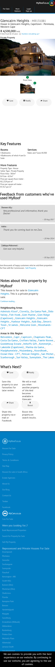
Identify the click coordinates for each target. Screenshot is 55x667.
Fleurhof (5, 572)
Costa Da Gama (9, 340)
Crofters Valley (28, 340)
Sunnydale (35, 357)
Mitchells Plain (8, 638)
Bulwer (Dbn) (7, 585)
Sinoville (5, 560)
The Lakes (48, 357)
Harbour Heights (20, 321)
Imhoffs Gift (30, 343)
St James (13, 325)
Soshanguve (7, 564)
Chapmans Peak (42, 337)
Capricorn (26, 337)
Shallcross (6, 593)
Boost (30, 405)
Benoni (5, 605)
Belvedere (6, 337)
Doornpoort (7, 552)
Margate (5, 614)
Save (11, 101)
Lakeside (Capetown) (12, 347)
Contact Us (6, 495)
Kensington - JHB (9, 576)
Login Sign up (29, 10)
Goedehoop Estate (10, 343)
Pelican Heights (30, 354)
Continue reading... (8, 301)
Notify (28, 101)
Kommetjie (45, 343)
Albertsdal (6, 642)
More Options (17, 10)
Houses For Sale (9, 448)
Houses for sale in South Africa (14, 472)
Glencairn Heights (19, 24)
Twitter (5, 501)
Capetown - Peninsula (42, 24)
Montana (6, 556)
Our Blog (6, 489)
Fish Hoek (14, 314)
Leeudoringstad (8, 651)
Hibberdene (7, 626)
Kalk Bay (36, 321)
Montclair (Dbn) (8, 589)
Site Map (5, 466)
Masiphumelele (9, 350)
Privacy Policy (7, 454)
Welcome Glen (28, 325)
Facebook (6, 507)
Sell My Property (9, 542)
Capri (17, 337)
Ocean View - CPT (10, 354)
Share (45, 101)
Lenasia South (8, 647)
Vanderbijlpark (8, 609)
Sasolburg (6, 618)
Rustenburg (6, 630)
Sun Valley (22, 357)
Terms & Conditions (10, 460)
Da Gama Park (38, 311)
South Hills (6, 581)
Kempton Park (8, 601)
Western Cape (7, 26)
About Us (6, 484)
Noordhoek (40, 350)
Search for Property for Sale (13, 536)
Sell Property (30, 268)
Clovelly (24, 311)
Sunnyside (6, 568)
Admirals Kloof (9, 311)
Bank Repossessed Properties (14, 530)
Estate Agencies (8, 478)
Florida (5, 597)
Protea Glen (7, 634)
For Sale (6, 9)
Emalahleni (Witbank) (11, 622)
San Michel (47, 354)
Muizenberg (26, 350)
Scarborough (7, 357)
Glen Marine (28, 314)
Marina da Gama (35, 347)
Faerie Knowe (45, 340)
